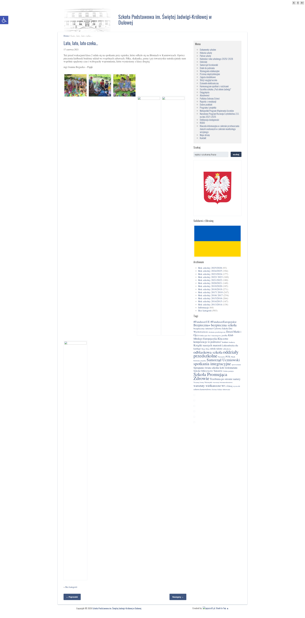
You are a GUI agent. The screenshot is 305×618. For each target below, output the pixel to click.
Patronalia (221, 357)
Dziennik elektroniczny (209, 83)
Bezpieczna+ (201, 325)
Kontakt (203, 138)
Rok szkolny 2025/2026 (210, 267)
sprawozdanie (236, 364)
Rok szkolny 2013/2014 (210, 304)
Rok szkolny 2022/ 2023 (210, 277)
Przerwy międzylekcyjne (210, 74)
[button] (4, 20)
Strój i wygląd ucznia (208, 80)
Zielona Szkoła (217, 389)
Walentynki (208, 382)
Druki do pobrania (207, 68)
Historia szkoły (206, 52)
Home (66, 35)
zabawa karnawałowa (202, 389)
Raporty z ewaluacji (208, 101)
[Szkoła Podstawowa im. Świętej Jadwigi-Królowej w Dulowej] (87, 19)
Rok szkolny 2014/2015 (210, 301)
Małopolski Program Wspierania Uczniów (217, 110)
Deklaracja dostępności (209, 119)
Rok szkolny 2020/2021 (210, 283)
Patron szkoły (205, 55)
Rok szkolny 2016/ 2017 (210, 295)
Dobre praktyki (206, 104)
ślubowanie (226, 389)
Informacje (203, 307)
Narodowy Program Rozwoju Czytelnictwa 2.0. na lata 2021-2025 (219, 115)
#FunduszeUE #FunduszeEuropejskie (215, 322)
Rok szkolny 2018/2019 (210, 289)
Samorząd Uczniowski (209, 64)
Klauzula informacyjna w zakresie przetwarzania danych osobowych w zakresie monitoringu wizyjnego (219, 129)
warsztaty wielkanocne (207, 386)
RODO (202, 122)
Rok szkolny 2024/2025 (210, 270)
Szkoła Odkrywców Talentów (208, 370)
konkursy (232, 342)
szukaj (236, 154)
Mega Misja (205, 349)
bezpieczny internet (203, 328)
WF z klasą (226, 385)
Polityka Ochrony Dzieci (210, 98)
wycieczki (236, 386)
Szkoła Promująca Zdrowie (210, 376)
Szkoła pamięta (228, 371)
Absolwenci (204, 95)
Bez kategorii (71, 586)
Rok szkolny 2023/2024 (210, 274)
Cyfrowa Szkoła (221, 328)
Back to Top (221, 608)
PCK (228, 356)
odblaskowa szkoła (207, 352)
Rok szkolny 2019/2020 (210, 286)
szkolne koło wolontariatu (224, 367)
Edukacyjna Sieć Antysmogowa (210, 335)
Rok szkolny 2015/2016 (210, 298)
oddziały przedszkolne (215, 354)
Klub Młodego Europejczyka (213, 336)
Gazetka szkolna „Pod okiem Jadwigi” (215, 89)
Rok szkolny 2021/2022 (210, 280)
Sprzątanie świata (202, 367)
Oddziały (203, 61)
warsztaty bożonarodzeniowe (223, 382)
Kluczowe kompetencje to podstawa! (210, 340)
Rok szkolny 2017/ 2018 (210, 292)
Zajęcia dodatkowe (208, 77)
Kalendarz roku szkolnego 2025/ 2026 (216, 58)
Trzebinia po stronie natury (225, 379)
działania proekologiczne (217, 332)
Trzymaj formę (198, 382)
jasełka (224, 335)
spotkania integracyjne (212, 363)
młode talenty (216, 348)
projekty (203, 360)
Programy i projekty (208, 107)
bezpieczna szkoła (224, 325)
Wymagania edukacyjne (210, 71)
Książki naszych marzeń (207, 345)
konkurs (225, 342)
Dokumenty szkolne (208, 49)
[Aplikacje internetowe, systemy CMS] (208, 608)
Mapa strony (205, 135)
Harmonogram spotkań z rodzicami (214, 86)
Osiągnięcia (204, 92)
